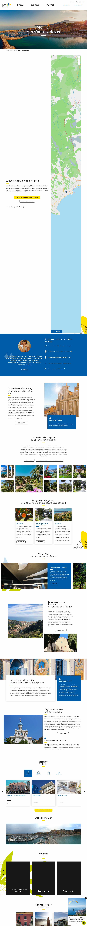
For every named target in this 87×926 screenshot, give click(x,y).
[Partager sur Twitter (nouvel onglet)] (9, 207)
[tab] (28, 773)
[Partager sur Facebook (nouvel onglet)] (7, 207)
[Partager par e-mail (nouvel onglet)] (19, 207)
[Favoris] (80, 1)
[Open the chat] (84, 923)
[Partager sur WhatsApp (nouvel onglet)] (14, 207)
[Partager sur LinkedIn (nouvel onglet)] (12, 207)
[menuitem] (6, 5)
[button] (77, 2)
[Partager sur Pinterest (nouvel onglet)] (17, 207)
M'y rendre (56, 331)
